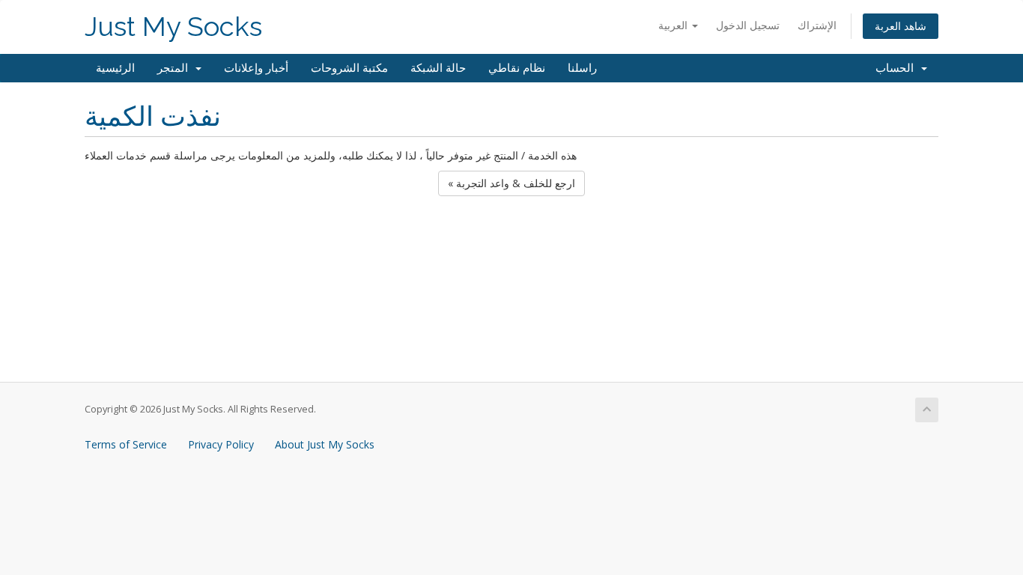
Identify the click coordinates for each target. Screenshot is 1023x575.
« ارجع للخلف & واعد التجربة (511, 183)
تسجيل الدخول (748, 25)
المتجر (175, 68)
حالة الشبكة (438, 68)
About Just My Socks (324, 444)
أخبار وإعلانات (256, 68)
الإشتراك (817, 25)
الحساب (897, 68)
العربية (674, 25)
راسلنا (582, 68)
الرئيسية (115, 68)
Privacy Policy (221, 444)
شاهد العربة (900, 26)
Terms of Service (126, 444)
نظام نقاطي (516, 68)
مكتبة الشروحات (349, 68)
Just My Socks (173, 26)
